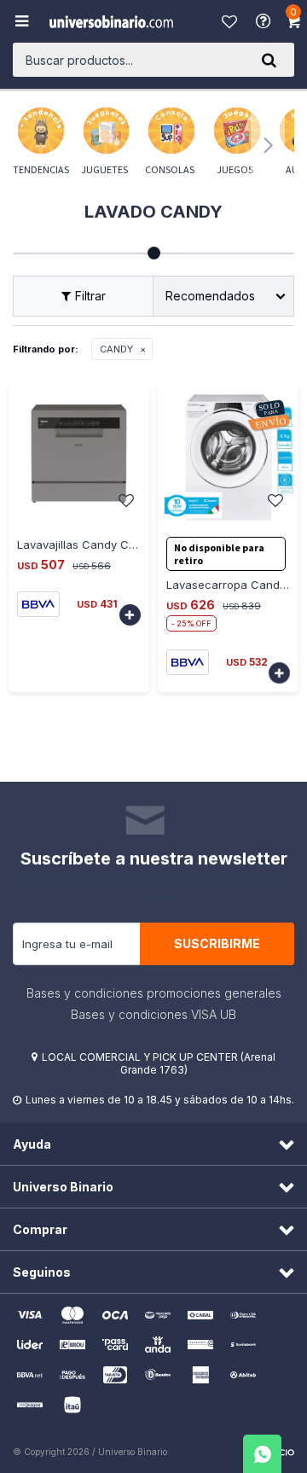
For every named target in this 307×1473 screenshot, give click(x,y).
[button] (268, 60)
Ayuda (265, 21)
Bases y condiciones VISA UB (153, 1014)
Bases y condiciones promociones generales (153, 993)
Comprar (46, 526)
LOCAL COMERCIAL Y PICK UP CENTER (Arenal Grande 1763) (158, 1063)
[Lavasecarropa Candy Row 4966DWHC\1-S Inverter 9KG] (228, 453)
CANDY (116, 349)
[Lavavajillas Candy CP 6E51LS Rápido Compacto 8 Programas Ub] (79, 453)
